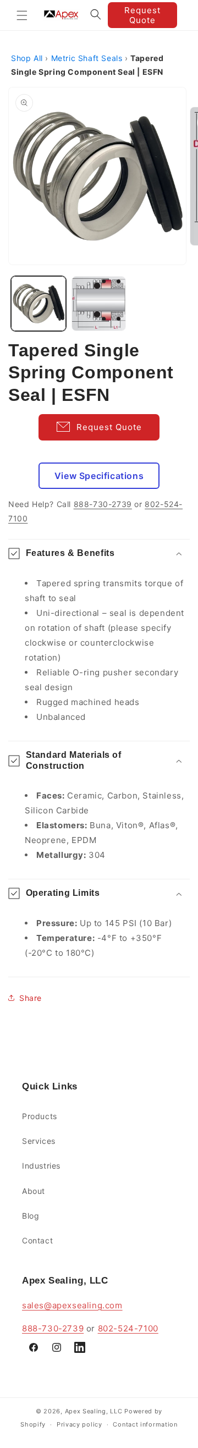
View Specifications (99, 475)
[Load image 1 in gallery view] (38, 303)
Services (39, 1141)
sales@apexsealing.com (72, 1305)
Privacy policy (79, 1424)
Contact (37, 1240)
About (33, 1191)
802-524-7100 (128, 1328)
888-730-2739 (103, 504)
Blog (30, 1215)
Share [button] (30, 998)
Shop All (27, 58)
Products (39, 1116)
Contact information (145, 1424)
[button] (22, 15)
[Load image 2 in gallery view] (99, 303)
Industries (41, 1165)
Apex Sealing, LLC (94, 1411)
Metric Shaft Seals (87, 58)
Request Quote (142, 15)
